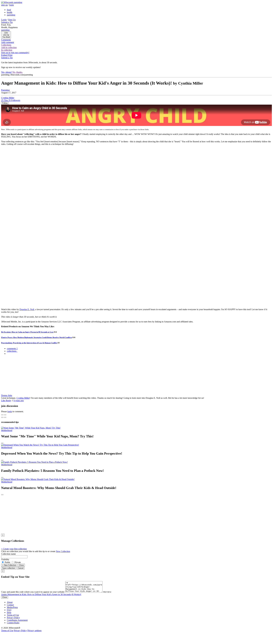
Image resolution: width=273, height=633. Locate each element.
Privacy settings (34, 630)
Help (9, 612)
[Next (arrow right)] (5, 417)
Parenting (5, 90)
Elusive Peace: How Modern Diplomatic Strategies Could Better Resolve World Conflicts (36, 337)
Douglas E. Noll (26, 309)
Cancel (20, 568)
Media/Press (12, 607)
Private (17, 562)
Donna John (6, 395)
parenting (11, 15)
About (10, 602)
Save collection (8, 568)
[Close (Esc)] (2, 414)
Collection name (8, 554)
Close (21, 565)
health (9, 12)
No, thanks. (17, 72)
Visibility (5, 559)
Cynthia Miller (23, 398)
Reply (8, 400)
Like (3, 400)
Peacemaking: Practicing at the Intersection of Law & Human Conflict (29, 343)
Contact (10, 605)
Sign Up (12, 19)
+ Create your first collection (14, 549)
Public (7, 562)
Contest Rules (13, 622)
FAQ (9, 610)
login (11, 5)
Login (4, 19)
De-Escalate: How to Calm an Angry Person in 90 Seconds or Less (27, 332)
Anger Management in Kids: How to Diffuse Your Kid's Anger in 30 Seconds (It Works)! (41, 594)
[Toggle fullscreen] (5, 414)
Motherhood (6, 430)
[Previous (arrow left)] (2, 417)
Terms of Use (13, 615)
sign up (4, 5)
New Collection (63, 551)
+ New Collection (9, 565)
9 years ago (19, 400)
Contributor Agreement (17, 620)
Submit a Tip (7, 22)
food (9, 10)
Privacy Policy (13, 617)
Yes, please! (6, 72)
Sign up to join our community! (15, 52)
